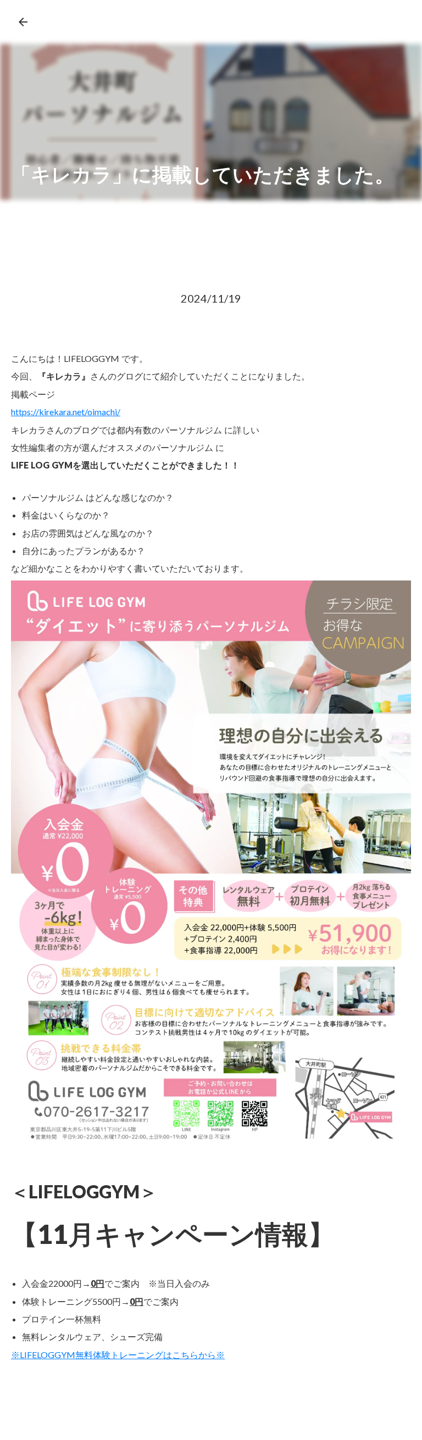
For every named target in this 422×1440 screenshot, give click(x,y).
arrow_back (23, 22)
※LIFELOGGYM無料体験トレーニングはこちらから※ (118, 1354)
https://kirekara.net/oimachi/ (65, 411)
